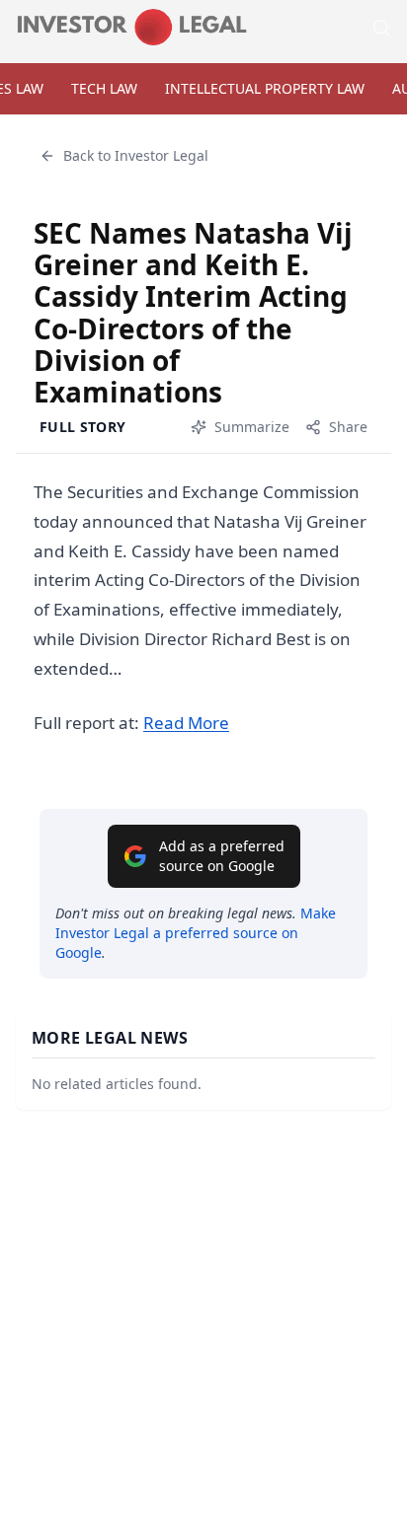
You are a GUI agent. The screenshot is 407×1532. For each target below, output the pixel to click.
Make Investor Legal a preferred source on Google (195, 933)
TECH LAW (104, 88)
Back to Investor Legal (135, 155)
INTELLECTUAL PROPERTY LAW (265, 88)
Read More (186, 722)
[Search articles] (381, 27)
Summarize (251, 426)
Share (348, 426)
